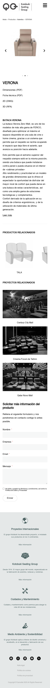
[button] (5, 50)
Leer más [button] (7, 215)
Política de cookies (24, 670)
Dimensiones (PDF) (12, 90)
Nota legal (21, 665)
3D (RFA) (7, 107)
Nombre (6, 430)
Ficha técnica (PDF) (13, 95)
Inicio (5, 19)
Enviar (10, 498)
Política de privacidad (25, 676)
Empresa (7, 442)
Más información (25, 545)
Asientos (20, 19)
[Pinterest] (11, 658)
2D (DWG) (8, 101)
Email (5, 454)
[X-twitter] (39, 658)
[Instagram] (18, 658)
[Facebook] (32, 658)
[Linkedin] (25, 658)
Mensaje (7, 466)
